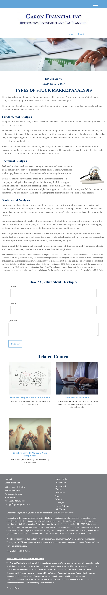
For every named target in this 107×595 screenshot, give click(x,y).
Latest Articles (62, 506)
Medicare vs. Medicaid (77, 397)
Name (13, 286)
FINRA (46, 572)
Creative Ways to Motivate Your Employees (30, 454)
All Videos (60, 509)
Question (12, 320)
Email (13, 303)
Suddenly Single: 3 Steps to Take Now (30, 397)
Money (58, 499)
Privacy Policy (13, 588)
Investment (60, 486)
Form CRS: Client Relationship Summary (25, 558)
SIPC (53, 572)
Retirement (60, 482)
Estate (58, 489)
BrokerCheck (67, 512)
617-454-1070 (77, 33)
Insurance (60, 492)
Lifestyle (59, 502)
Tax (57, 496)
